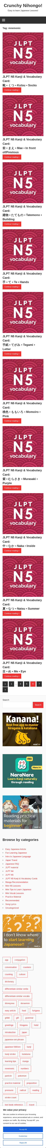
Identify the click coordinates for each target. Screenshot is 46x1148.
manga (25, 1061)
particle (8, 1076)
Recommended (12, 900)
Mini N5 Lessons (13, 886)
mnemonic (9, 1068)
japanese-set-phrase (14, 1039)
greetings (9, 1025)
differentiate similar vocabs (17, 996)
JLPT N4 (9, 871)
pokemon (22, 1076)
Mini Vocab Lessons (14, 893)
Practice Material (13, 897)
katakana (26, 1054)
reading (35, 1090)
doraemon (25, 1003)
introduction (10, 1032)
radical (23, 1090)
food (24, 1010)
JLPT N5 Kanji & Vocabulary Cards (21, 878)
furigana (36, 1010)
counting (9, 974)
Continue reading (11, 90)
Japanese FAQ (12, 864)
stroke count (10, 1097)
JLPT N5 (9, 875)
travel (31, 1105)
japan (24, 1032)
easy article (10, 1010)
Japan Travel (11, 860)
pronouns (9, 1090)
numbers (25, 1068)
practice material (12, 1083)
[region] (23, 1127)
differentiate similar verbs (16, 989)
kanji (29, 1047)
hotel (36, 1025)
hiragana (24, 1025)
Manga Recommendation (16, 882)
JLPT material (11, 867)
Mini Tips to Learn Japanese (18, 889)
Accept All (23, 1129)
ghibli (7, 1018)
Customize (23, 1136)
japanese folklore (12, 1047)
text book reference (14, 1105)
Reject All (23, 1143)
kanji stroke (10, 1054)
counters (27, 967)
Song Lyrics (10, 904)
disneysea (9, 1003)
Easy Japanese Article (15, 849)
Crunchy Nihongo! (23, 5)
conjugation (20, 960)
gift (17, 1018)
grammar (29, 1018)
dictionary (9, 981)
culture (22, 974)
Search (6, 700)
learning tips (10, 1061)
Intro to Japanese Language (18, 856)
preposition (32, 1083)
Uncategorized (12, 908)
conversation (11, 967)
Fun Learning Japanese (16, 853)
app (6, 960)
